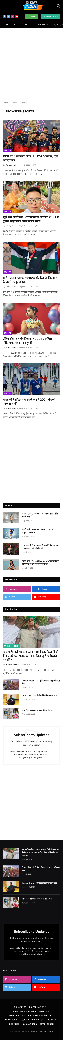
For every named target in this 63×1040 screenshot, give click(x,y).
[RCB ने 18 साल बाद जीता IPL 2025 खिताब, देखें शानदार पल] (31, 136)
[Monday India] (31, 6)
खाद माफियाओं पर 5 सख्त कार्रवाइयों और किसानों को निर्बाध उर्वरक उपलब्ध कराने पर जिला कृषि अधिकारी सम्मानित (30, 656)
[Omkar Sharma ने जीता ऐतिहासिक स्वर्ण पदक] (11, 699)
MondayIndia (47, 1031)
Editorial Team (37, 1007)
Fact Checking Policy (39, 1016)
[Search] (58, 6)
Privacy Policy (17, 1016)
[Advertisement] (31, 65)
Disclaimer (20, 1007)
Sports (7, 150)
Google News (51, 16)
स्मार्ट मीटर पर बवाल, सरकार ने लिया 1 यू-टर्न (37, 710)
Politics (43, 25)
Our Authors (30, 1024)
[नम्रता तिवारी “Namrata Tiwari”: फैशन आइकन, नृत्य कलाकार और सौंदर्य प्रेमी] (11, 549)
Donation (31, 16)
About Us (51, 1020)
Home (6, 25)
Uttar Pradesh (11, 646)
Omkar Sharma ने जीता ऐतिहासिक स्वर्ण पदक (39, 695)
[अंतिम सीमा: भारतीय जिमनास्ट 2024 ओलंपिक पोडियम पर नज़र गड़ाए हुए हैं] (31, 319)
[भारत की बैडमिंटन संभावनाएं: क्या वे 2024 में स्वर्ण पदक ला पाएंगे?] (31, 379)
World (17, 25)
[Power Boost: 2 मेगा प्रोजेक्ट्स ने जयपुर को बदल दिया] (11, 684)
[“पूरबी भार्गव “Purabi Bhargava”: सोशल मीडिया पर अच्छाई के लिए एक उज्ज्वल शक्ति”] (11, 564)
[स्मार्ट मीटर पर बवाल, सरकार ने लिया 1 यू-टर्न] (11, 713)
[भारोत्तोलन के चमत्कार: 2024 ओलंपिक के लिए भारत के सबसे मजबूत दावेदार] (31, 258)
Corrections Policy (32, 1020)
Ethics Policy (11, 1020)
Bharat (29, 25)
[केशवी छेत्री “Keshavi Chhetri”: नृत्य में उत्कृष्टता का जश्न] (11, 533)
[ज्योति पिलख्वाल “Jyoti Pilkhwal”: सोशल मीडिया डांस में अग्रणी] (11, 517)
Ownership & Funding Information (30, 1011)
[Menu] (5, 6)
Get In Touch (47, 1024)
